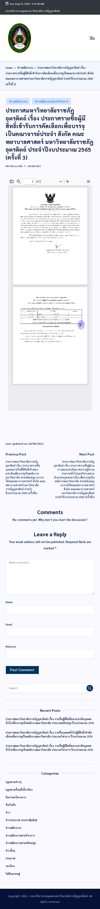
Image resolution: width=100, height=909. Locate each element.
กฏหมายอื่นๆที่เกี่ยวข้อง (19, 789)
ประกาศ (10, 858)
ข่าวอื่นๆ (10, 850)
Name (9, 602)
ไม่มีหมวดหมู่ (13, 873)
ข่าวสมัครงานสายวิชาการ (51, 101)
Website (11, 646)
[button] (90, 688)
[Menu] (92, 38)
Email (9, 624)
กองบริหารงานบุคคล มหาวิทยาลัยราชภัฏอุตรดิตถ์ (33, 10)
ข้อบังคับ (11, 804)
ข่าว (8, 812)
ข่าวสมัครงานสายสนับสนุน (21, 843)
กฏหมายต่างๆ (14, 782)
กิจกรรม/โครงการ (16, 797)
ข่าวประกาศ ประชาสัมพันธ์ (21, 820)
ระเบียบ (10, 866)
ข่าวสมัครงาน (18, 101)
